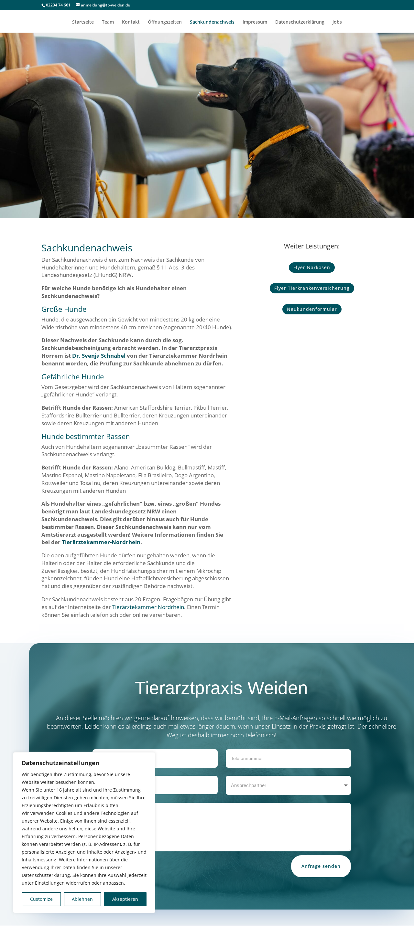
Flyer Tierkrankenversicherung (312, 288)
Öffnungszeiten (165, 22)
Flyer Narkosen (311, 267)
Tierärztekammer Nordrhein (148, 607)
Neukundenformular (312, 309)
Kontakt (131, 22)
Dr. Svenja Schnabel (98, 355)
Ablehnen (82, 899)
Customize (41, 899)
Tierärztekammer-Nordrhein (101, 542)
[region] (84, 832)
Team (108, 22)
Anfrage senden (321, 866)
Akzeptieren (125, 899)
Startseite (83, 22)
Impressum (255, 22)
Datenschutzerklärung (299, 22)
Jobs (337, 22)
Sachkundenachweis (212, 22)
